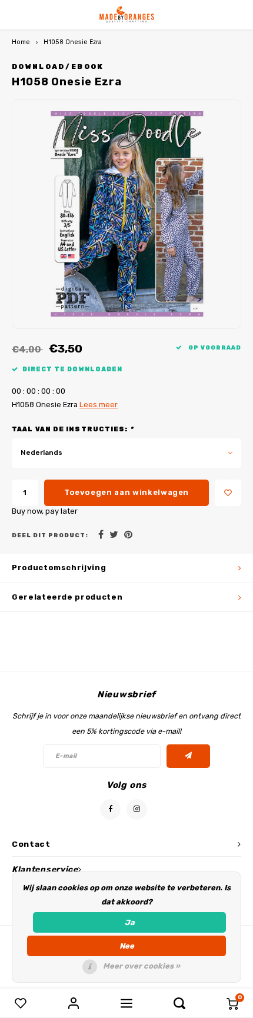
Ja (130, 922)
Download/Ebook (58, 66)
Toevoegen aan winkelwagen (126, 492)
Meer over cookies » (141, 966)
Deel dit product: (50, 535)
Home (21, 42)
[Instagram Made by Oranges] (136, 809)
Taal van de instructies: (73, 429)
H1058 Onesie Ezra (73, 42)
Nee (126, 946)
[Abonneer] (189, 756)
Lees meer (98, 404)
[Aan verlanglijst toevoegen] (228, 493)
